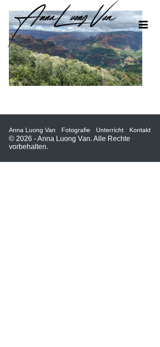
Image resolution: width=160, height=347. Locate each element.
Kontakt (140, 129)
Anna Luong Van (32, 129)
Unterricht (110, 129)
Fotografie (75, 129)
